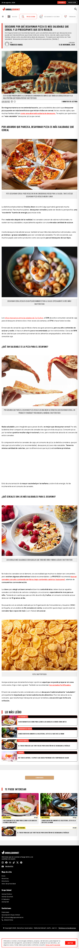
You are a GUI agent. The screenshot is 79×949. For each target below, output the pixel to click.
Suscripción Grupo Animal (11, 915)
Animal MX (5, 902)
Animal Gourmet (7, 897)
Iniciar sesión (72, 2)
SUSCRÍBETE (62, 2)
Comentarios (39, 777)
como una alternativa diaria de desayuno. (38, 113)
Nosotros (5, 878)
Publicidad (5, 912)
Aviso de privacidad (9, 884)
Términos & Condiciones (67, 928)
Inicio (3, 876)
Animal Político (7, 894)
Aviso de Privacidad (53, 945)
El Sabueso (6, 899)
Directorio (5, 881)
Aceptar (70, 943)
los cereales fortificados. (60, 685)
